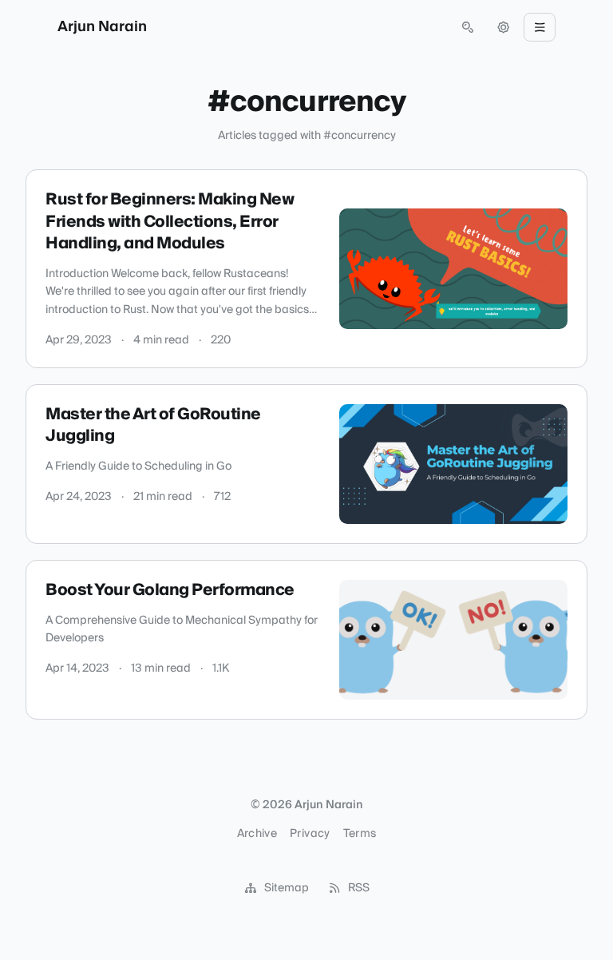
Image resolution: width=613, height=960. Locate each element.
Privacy (310, 833)
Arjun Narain (102, 27)
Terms (360, 833)
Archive (257, 833)
